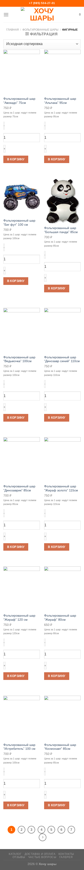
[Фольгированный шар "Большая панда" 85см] (62, 201)
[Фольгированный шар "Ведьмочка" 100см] (21, 330)
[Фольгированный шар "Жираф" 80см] (62, 588)
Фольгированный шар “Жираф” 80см (60, 617)
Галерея (66, 857)
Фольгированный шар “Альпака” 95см (60, 100)
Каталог (15, 854)
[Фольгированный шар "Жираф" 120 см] (21, 588)
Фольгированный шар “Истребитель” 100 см (19, 747)
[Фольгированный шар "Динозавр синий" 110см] (62, 330)
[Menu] (6, 14)
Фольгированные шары (40, 29)
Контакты (66, 854)
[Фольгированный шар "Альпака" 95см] (62, 72)
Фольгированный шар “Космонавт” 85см (60, 747)
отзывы (19, 857)
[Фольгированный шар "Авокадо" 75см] (21, 72)
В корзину (16, 159)
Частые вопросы (42, 857)
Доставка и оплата (40, 854)
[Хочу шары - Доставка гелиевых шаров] (42, 15)
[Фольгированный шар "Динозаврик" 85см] (21, 459)
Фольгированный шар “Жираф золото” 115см (61, 488)
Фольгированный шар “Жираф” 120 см (19, 617)
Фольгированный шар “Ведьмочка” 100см (19, 359)
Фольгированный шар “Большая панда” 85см (61, 230)
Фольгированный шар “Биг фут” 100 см (19, 222)
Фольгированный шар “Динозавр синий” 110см (62, 359)
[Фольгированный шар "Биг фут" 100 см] (21, 197)
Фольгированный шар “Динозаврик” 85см (19, 488)
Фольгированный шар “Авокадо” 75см (19, 100)
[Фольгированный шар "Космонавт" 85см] (62, 718)
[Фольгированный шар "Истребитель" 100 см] (21, 718)
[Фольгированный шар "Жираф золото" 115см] (62, 459)
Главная (12, 29)
